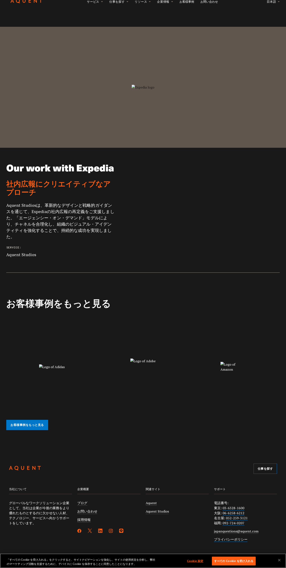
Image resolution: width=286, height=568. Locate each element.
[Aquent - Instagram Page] (111, 531)
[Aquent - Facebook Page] (79, 531)
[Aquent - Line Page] (121, 531)
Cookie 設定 (195, 561)
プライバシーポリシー (230, 539)
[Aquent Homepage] (25, 469)
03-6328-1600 (233, 508)
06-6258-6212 (233, 513)
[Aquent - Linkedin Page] (100, 531)
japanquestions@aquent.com (236, 531)
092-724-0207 (233, 523)
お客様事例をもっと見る (27, 425)
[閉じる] (279, 560)
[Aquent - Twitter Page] (90, 531)
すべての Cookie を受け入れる (233, 561)
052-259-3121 (237, 518)
